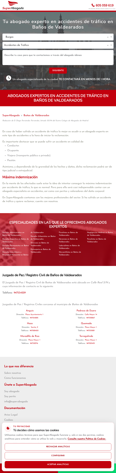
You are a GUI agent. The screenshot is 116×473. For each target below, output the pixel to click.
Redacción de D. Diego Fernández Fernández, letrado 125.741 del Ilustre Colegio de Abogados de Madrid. (45, 121)
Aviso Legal (112, 9)
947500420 (34, 331)
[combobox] (55, 37)
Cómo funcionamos (15, 378)
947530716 (34, 343)
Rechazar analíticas (58, 447)
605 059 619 (104, 5)
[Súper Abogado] (13, 5)
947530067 (90, 318)
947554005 (34, 318)
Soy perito (10, 396)
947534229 (20, 292)
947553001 (91, 331)
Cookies (8, 420)
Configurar (57, 456)
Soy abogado (11, 391)
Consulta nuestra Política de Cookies (87, 439)
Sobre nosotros (12, 373)
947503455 (91, 343)
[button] (108, 37)
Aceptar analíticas (58, 464)
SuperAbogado (11, 115)
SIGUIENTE (58, 70)
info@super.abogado (16, 401)
